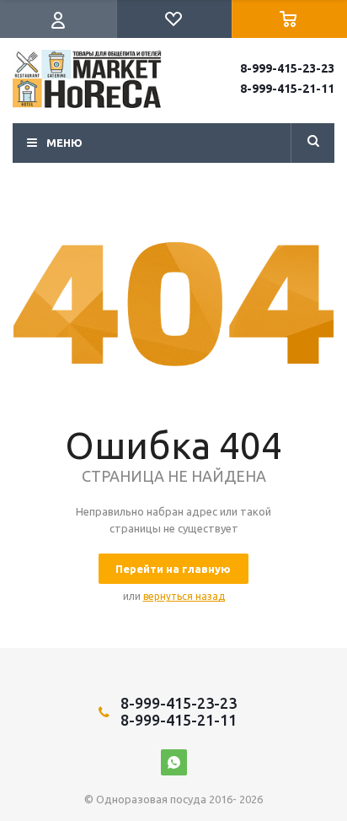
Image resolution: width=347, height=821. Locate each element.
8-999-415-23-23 (287, 68)
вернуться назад (184, 596)
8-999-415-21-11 (287, 89)
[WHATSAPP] (174, 762)
